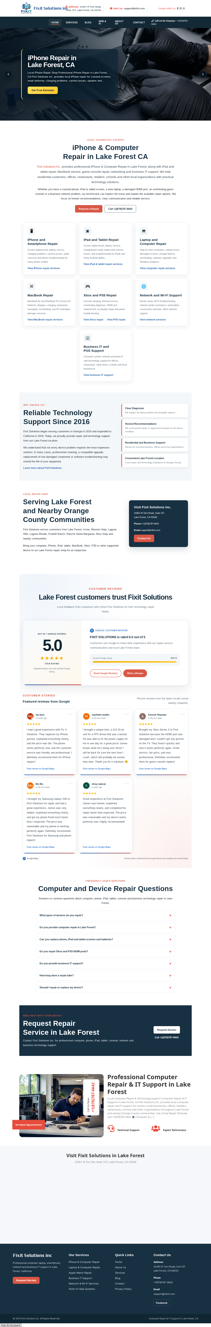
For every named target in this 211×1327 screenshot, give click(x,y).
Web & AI (102, 22)
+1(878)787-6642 (150, 523)
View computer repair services (157, 268)
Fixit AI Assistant (10, 1325)
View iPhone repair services (43, 268)
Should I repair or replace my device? (61, 987)
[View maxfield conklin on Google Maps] (86, 716)
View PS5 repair (115, 319)
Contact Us (144, 538)
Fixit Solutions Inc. (49, 166)
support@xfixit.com (134, 8)
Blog (88, 22)
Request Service (166, 1029)
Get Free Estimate (43, 90)
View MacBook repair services (45, 319)
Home (55, 22)
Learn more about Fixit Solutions (42, 468)
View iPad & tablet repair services (103, 264)
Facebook (161, 1302)
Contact (139, 22)
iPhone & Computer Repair (84, 1261)
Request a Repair (89, 209)
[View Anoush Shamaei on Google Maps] (142, 716)
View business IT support (98, 375)
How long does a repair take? (57, 975)
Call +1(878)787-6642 (120, 209)
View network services (153, 319)
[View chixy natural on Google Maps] (86, 785)
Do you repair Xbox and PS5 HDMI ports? (64, 951)
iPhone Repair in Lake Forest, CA (52, 61)
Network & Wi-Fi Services (84, 1283)
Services (72, 22)
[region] (105, 781)
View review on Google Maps (41, 769)
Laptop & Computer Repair (84, 1267)
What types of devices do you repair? (61, 915)
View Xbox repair (94, 319)
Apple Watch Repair (80, 1272)
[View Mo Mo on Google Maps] (30, 785)
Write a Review (135, 673)
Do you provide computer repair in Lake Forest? (68, 927)
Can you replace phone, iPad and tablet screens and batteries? (76, 939)
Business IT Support (80, 1278)
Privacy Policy (123, 1288)
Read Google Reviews (106, 673)
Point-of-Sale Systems (82, 1288)
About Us (119, 22)
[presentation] (8, 74)
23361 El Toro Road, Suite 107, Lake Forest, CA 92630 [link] (83, 8)
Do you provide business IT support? (61, 963)
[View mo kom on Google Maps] (30, 716)
